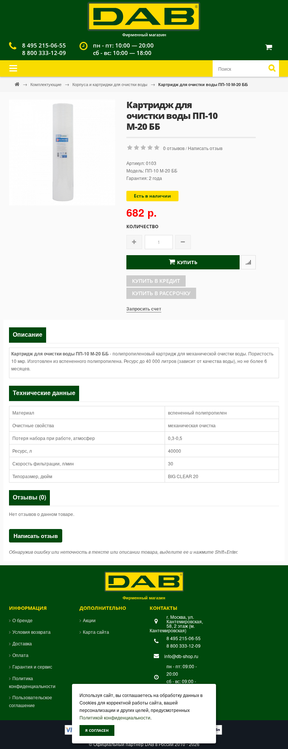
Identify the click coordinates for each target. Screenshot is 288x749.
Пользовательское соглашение (30, 701)
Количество (142, 226)
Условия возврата (31, 632)
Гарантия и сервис (32, 666)
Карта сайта (96, 632)
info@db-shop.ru (181, 656)
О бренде (22, 620)
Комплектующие (46, 84)
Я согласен (97, 730)
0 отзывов (173, 148)
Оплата (20, 655)
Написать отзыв (205, 148)
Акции (89, 620)
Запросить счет (143, 308)
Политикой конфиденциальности (115, 717)
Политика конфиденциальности (32, 682)
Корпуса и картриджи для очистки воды (110, 84)
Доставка (22, 643)
